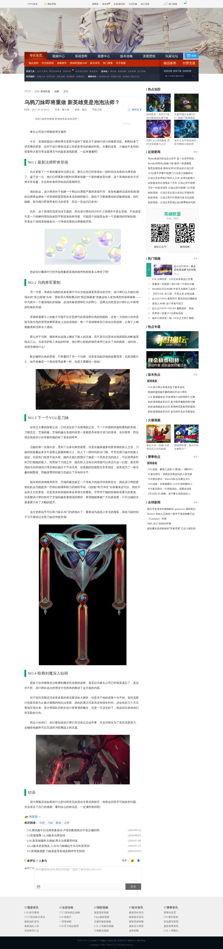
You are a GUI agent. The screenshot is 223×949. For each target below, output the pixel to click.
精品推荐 (170, 63)
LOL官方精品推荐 (69, 926)
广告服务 (102, 940)
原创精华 (70, 76)
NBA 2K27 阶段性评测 (159, 523)
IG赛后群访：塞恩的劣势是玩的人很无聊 (170, 474)
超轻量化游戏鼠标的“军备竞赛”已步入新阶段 (171, 528)
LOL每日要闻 (31, 912)
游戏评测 (187, 71)
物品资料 (34, 63)
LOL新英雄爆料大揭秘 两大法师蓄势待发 (52, 840)
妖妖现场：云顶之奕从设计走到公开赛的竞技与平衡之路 (178, 192)
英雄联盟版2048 (78, 63)
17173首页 (33, 4)
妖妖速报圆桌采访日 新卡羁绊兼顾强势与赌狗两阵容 (176, 402)
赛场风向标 (104, 76)
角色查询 (93, 71)
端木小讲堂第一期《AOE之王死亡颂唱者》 (175, 318)
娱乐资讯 (95, 63)
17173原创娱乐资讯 (34, 917)
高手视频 (121, 63)
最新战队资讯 (31, 921)
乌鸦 (42, 822)
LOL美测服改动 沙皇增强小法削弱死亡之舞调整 (174, 397)
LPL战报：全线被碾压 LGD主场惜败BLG (170, 484)
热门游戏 (173, 4)
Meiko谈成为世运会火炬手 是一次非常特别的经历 (174, 158)
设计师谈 (141, 71)
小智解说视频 (101, 930)
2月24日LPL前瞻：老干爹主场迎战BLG (169, 493)
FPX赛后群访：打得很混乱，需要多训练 (169, 489)
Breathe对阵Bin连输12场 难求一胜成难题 (169, 163)
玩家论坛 (172, 56)
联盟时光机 (116, 76)
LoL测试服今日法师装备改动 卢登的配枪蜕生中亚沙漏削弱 (63, 830)
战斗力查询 (42, 71)
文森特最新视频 (102, 921)
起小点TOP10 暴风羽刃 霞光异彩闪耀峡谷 (174, 298)
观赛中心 (104, 56)
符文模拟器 (48, 63)
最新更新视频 (101, 912)
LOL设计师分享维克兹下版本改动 (166, 387)
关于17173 (82, 940)
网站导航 (52, 4)
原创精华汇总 (31, 930)
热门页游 (145, 4)
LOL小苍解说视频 (104, 926)
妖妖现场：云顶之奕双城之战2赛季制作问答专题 (174, 202)
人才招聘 (92, 940)
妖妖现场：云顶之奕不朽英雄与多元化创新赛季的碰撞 (177, 197)
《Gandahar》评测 (156, 518)
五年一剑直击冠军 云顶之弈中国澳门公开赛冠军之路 (176, 188)
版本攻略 (126, 56)
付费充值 (189, 63)
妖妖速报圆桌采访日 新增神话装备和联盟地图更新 (175, 406)
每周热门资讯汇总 (131, 76)
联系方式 (122, 940)
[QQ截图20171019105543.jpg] (83, 759)
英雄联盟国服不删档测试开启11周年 (167, 392)
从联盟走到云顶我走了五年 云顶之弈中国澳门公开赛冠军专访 (181, 183)
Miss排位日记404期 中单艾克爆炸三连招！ (175, 289)
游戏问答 (67, 71)
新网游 (95, 4)
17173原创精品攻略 (69, 912)
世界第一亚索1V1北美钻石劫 (167, 313)
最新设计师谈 (136, 926)
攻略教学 (62, 63)
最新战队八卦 (31, 926)
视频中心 (58, 56)
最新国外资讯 (136, 912)
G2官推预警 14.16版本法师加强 (46, 835)
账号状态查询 (81, 71)
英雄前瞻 (122, 71)
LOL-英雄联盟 (42, 91)
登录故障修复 (55, 71)
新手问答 (51, 76)
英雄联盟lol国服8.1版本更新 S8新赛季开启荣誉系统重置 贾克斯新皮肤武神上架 (51, 43)
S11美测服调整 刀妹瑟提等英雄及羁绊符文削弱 (56, 851)
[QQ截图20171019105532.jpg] (83, 594)
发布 (133, 886)
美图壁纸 (149, 56)
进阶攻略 (61, 76)
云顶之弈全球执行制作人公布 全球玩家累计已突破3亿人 (178, 178)
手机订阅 (97, 109)
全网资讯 (80, 76)
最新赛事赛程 (171, 926)
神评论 (136, 109)
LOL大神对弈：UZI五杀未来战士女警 (172, 279)
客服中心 (131, 940)
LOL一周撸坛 (171, 930)
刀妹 (50, 822)
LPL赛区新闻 (171, 917)
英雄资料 (81, 56)
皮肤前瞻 (132, 71)
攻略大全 (41, 76)
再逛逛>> (35, 816)
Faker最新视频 (101, 917)
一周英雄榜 (65, 921)
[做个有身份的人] (132, 861)
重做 (58, 822)
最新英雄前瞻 (136, 921)
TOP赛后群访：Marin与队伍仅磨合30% (169, 479)
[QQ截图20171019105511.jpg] (83, 388)
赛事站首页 (170, 912)
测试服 (113, 71)
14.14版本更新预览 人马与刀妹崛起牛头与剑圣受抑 (58, 845)
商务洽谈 (112, 940)
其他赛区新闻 (171, 921)
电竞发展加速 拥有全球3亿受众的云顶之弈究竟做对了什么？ (180, 168)
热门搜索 (108, 63)
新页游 (105, 4)
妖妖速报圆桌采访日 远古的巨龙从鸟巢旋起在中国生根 (177, 411)
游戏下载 (177, 71)
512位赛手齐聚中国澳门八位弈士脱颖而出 (170, 173)
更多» (196, 152)
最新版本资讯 (136, 917)
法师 (66, 822)
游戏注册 (168, 71)
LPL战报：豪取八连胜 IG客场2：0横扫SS (170, 469)
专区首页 (36, 55)
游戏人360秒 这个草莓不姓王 (167, 303)
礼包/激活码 (119, 4)
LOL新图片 (65, 917)
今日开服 (133, 4)
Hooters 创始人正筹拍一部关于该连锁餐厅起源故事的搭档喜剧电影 (183, 514)
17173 (27, 91)
